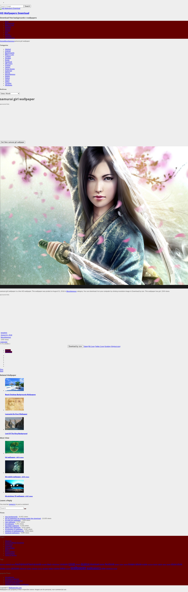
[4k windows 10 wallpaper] (14, 492)
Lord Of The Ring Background (16, 433)
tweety (68, 568)
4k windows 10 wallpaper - (19, 496)
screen (45, 568)
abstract (2, 564)
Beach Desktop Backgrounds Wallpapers (20, 394)
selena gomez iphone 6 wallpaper (17, 584)
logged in (12, 504)
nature (160, 564)
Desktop (8, 27)
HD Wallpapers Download (14, 13)
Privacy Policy (10, 552)
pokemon (23, 569)
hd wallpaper (9, 524)
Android (8, 51)
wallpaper (8, 352)
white (103, 568)
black (49, 564)
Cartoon (8, 56)
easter (102, 564)
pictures (15, 568)
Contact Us (9, 544)
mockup (150, 564)
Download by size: (75, 346)
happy (122, 564)
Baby (7, 22)
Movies (7, 34)
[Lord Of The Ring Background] (14, 429)
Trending (8, 36)
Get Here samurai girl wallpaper (12, 142)
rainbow (34, 568)
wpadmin (4, 333)
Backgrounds (9, 23)
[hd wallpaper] (14, 453)
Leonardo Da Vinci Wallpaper (16, 414)
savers (40, 568)
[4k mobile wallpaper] (14, 473)
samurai (8, 350)
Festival (7, 29)
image (126, 564)
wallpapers (94, 568)
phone (174, 564)
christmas (55, 564)
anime (13, 564)
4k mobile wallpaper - (17, 477)
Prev (1, 369)
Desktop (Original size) (112, 346)
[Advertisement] (76, 123)
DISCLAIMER (10, 548)
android (8, 564)
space (51, 568)
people (169, 564)
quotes (29, 569)
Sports (7, 80)
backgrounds (35, 564)
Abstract (8, 49)
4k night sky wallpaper (13, 520)
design (78, 564)
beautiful (44, 564)
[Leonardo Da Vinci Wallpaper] (14, 410)
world (115, 569)
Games (7, 31)
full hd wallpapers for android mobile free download (23, 518)
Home (2, 41)
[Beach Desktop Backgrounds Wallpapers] (14, 390)
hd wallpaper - (14, 457)
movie (155, 564)
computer (64, 564)
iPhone (7, 73)
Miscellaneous (9, 41)
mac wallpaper (10, 522)
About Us (8, 541)
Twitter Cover (99, 346)
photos (3, 568)
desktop (85, 564)
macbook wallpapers (12, 533)
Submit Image (10, 38)
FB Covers (8, 64)
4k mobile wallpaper (12, 526)
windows (109, 568)
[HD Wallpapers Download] (10, 8)
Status (7, 81)
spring (56, 568)
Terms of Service (11, 555)
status (62, 568)
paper (164, 564)
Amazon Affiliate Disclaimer (14, 543)
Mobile (7, 76)
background (22, 564)
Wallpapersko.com (15, 588)
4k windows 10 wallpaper (14, 529)
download (94, 564)
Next (1, 371)
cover (71, 564)
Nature (7, 78)
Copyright (8, 546)
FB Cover (91, 346)
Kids (6, 32)
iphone (138, 564)
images (131, 564)
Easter (7, 60)
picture (8, 569)
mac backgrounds (11, 517)
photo (179, 564)
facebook (109, 564)
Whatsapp (8, 85)
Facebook (8, 62)
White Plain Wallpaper (13, 527)
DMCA (7, 550)
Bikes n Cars (9, 25)
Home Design (10, 69)
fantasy (117, 564)
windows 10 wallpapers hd (14, 531)
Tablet (86, 346)
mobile (144, 564)
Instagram (8, 71)
